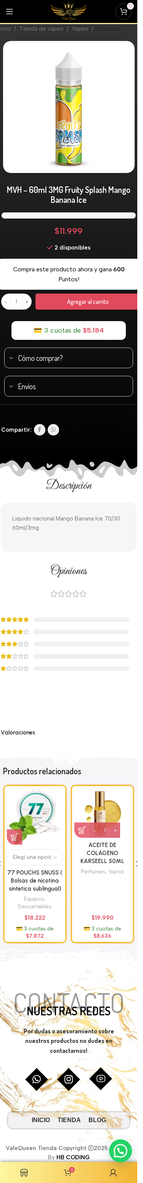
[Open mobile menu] (9, 11)
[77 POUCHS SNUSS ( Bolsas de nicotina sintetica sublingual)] (35, 816)
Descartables (34, 906)
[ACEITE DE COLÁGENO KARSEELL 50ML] (102, 813)
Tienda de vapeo (41, 28)
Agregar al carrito (88, 301)
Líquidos (108, 28)
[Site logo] (68, 11)
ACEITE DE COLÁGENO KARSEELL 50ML (102, 853)
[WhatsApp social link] (53, 430)
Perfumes (93, 871)
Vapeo (80, 28)
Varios (116, 871)
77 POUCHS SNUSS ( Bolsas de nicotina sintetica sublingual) (34, 880)
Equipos (34, 898)
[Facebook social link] (39, 430)
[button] (120, 1150)
